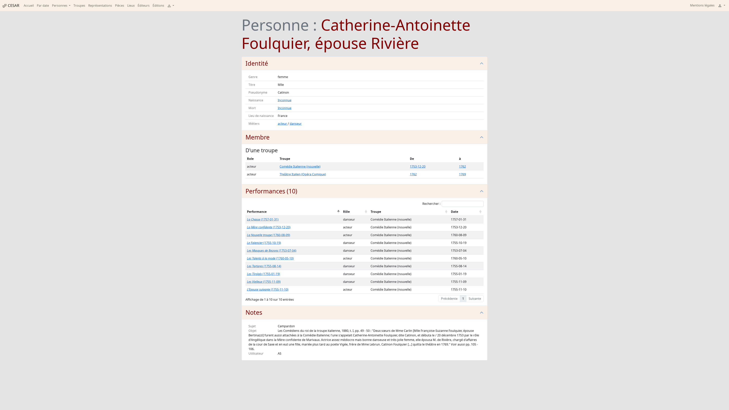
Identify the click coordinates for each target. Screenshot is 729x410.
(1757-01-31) (263, 219)
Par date (43, 5)
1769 (462, 174)
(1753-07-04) (271, 250)
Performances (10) (271, 191)
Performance (257, 212)
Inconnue (284, 100)
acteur (283, 123)
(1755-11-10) (267, 289)
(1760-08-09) (268, 235)
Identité (256, 63)
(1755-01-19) (263, 274)
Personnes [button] (60, 5)
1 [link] (463, 298)
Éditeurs (144, 5)
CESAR (13, 5)
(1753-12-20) (268, 227)
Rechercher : (431, 204)
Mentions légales (702, 5)
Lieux (131, 5)
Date (454, 212)
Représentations (100, 5)
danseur (296, 123)
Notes (253, 312)
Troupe (376, 212)
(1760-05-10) (270, 258)
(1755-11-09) (264, 282)
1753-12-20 (417, 166)
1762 (462, 166)
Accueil (29, 5)
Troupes (79, 5)
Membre (257, 137)
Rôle (346, 212)
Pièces (119, 5)
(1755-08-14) (264, 266)
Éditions (158, 5)
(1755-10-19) (264, 243)
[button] (171, 5)
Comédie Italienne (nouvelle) (300, 166)
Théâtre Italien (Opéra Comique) (303, 174)
